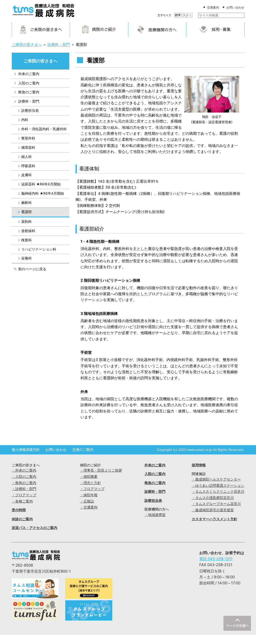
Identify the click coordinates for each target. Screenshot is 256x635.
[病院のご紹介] (99, 29)
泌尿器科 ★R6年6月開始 (40, 184)
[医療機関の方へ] (157, 29)
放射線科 (28, 231)
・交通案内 (89, 507)
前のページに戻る (32, 269)
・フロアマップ (24, 495)
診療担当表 (30, 111)
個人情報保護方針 (26, 450)
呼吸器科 (28, 166)
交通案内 (213, 7)
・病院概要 (89, 477)
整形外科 (28, 138)
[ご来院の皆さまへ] (41, 29)
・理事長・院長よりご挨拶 (101, 470)
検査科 (26, 240)
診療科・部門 (28, 101)
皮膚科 (26, 175)
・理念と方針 (90, 483)
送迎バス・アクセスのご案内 (34, 528)
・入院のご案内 (24, 477)
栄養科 (26, 258)
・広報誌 (87, 501)
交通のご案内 (82, 450)
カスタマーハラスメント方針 (214, 519)
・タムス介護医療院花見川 (213, 498)
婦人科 (26, 157)
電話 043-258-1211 (215, 558)
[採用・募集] (215, 29)
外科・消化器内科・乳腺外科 (44, 129)
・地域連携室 (155, 515)
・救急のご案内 (24, 483)
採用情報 (199, 465)
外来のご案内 (28, 74)
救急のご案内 (28, 92)
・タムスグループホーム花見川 (216, 504)
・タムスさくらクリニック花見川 (218, 492)
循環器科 (28, 147)
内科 (24, 120)
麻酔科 (26, 203)
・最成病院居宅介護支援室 (213, 510)
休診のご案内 (22, 519)
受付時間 (19, 510)
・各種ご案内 (22, 501)
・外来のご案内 (24, 470)
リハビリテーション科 (38, 249)
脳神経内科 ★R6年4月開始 (42, 193)
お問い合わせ (235, 7)
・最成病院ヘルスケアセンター (216, 479)
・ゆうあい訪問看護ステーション (218, 486)
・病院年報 (89, 495)
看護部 (26, 212)
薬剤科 (26, 222)
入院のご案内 (28, 83)
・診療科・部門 (24, 489)
